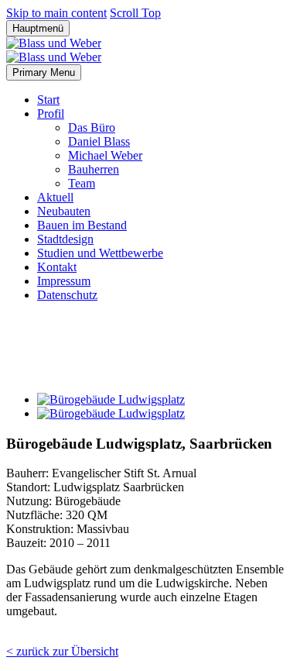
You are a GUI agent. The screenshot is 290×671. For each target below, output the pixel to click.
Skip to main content (56, 12)
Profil (50, 113)
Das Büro (91, 127)
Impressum (63, 280)
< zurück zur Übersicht (62, 651)
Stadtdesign (65, 239)
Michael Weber (105, 155)
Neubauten (63, 211)
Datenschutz (67, 294)
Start (48, 99)
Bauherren (93, 169)
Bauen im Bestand (82, 225)
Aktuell (55, 197)
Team (81, 183)
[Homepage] (53, 50)
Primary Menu (43, 72)
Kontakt (57, 267)
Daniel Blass (99, 141)
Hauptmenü (37, 28)
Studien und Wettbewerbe (100, 253)
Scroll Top (135, 12)
